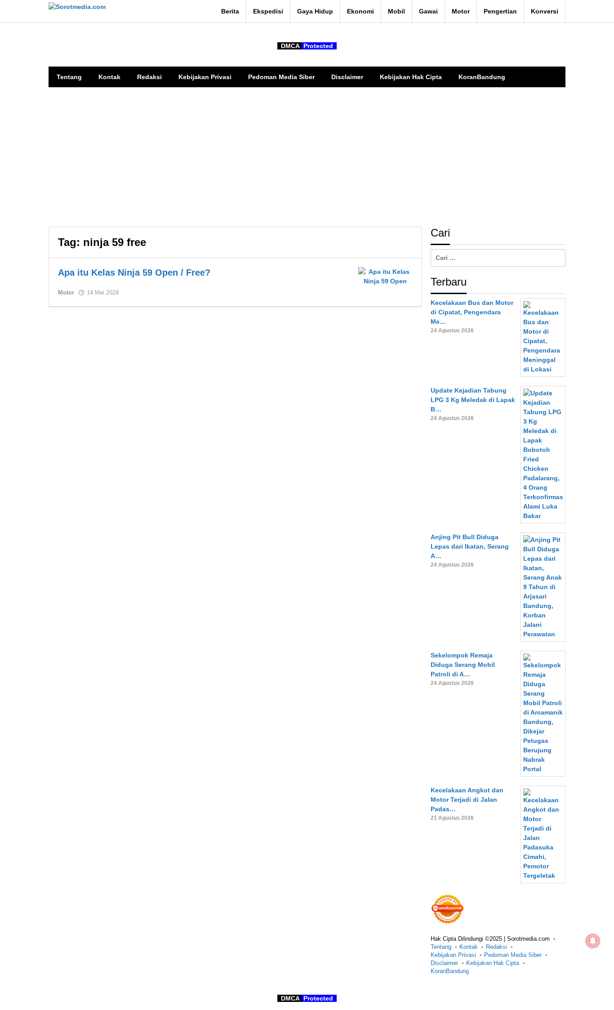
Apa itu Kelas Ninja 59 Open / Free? (134, 272)
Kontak (468, 946)
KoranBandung (450, 971)
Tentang (441, 946)
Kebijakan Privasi (453, 955)
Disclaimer (444, 963)
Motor (66, 292)
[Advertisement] (307, 155)
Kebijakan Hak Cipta (492, 963)
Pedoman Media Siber (513, 955)
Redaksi (496, 946)
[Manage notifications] (593, 941)
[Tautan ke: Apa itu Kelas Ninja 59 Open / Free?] (385, 276)
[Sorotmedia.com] (77, 6)
